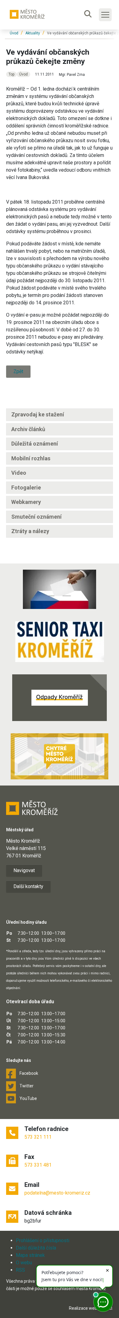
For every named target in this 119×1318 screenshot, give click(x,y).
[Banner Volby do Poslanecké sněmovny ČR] (59, 589)
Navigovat (24, 870)
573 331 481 (38, 1165)
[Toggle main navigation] (105, 14)
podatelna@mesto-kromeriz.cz (57, 1193)
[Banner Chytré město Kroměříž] (59, 756)
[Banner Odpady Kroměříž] (59, 697)
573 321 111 (38, 1137)
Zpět (18, 371)
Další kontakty (28, 886)
